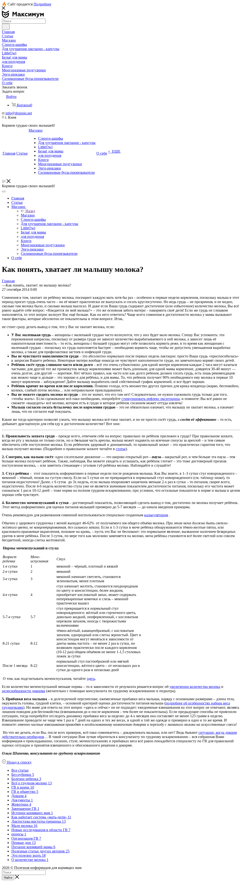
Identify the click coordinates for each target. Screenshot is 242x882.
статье (121, 449)
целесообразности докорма (23, 691)
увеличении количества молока (194, 687)
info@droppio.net (18, 113)
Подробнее (42, 4)
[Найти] (6, 27)
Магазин (28, 215)
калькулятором (156, 515)
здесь (91, 679)
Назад (30, 211)
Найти (8, 877)
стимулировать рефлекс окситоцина (150, 399)
